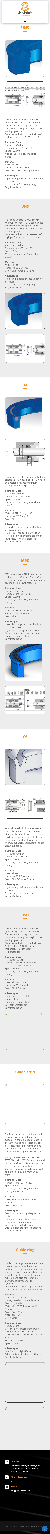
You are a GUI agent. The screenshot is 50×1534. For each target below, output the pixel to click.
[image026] (25, 1086)
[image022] (25, 818)
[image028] (25, 1364)
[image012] (23, 433)
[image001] (23, 76)
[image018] (25, 713)
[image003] (25, 109)
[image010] (25, 362)
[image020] (23, 784)
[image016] (23, 680)
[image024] (23, 1015)
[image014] (25, 466)
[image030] (25, 1409)
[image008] (23, 329)
